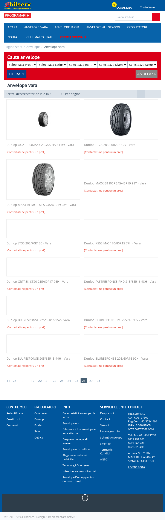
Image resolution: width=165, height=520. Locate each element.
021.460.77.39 (147, 435)
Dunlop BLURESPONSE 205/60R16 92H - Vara (116, 358)
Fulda (37, 425)
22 (54, 381)
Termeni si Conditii (106, 451)
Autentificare (14, 413)
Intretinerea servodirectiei (79, 471)
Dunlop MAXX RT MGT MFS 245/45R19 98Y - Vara (41, 205)
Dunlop (39, 419)
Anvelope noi (71, 423)
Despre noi (107, 413)
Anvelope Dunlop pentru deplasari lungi (78, 479)
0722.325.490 (136, 447)
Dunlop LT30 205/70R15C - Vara (29, 243)
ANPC (103, 459)
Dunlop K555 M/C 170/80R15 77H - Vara (112, 243)
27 (91, 381)
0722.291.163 (136, 439)
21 (47, 381)
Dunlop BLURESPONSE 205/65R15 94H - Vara (38, 358)
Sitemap (105, 443)
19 (32, 381)
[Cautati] (156, 17)
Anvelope (33, 47)
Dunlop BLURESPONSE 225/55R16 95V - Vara (38, 320)
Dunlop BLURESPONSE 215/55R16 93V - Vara (115, 320)
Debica (38, 437)
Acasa (12, 27)
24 (69, 381)
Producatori (137, 27)
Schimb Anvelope (111, 437)
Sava (37, 431)
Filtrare (17, 73)
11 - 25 (11, 381)
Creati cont (13, 419)
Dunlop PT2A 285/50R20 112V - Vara (109, 145)
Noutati (14, 37)
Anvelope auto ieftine (76, 449)
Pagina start (13, 47)
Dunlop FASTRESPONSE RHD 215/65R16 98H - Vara (120, 282)
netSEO (71, 517)
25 (76, 381)
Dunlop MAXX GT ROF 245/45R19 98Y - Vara (115, 183)
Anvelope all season (103, 27)
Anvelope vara (36, 27)
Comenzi (12, 425)
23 (62, 381)
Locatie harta (136, 467)
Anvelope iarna (67, 27)
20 (40, 381)
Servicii (104, 425)
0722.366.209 (136, 443)
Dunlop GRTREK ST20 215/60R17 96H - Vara (37, 282)
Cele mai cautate (39, 37)
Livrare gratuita (110, 431)
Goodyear (40, 413)
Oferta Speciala (73, 37)
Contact (105, 419)
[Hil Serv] (17, 6)
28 (98, 381)
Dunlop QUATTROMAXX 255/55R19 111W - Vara (40, 145)
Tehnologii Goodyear (76, 465)
